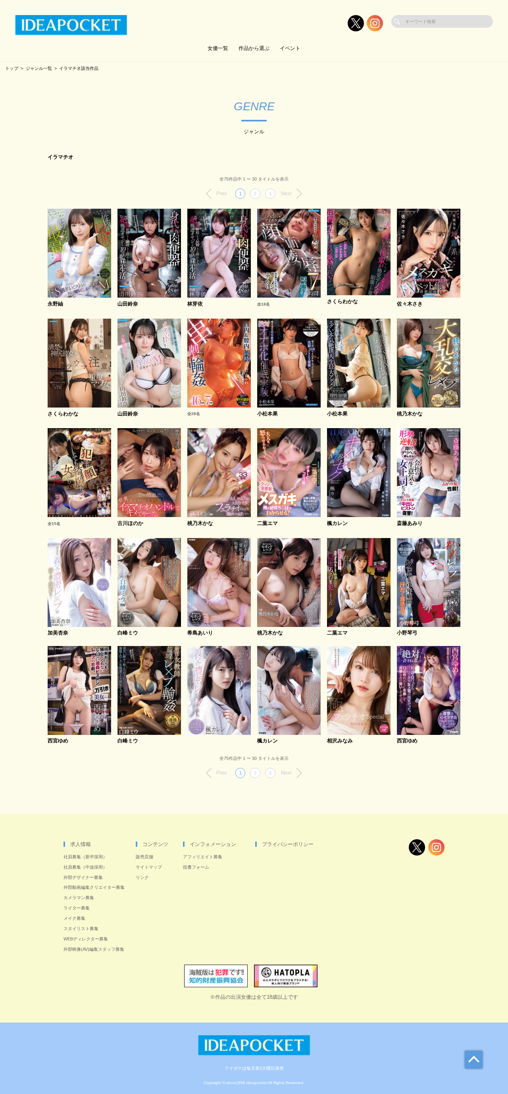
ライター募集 (77, 908)
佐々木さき (410, 304)
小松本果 (267, 414)
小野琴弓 (407, 633)
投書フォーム (196, 867)
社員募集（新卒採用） (85, 856)
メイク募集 (74, 918)
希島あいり (200, 633)
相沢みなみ (340, 741)
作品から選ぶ (254, 48)
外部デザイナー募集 (83, 877)
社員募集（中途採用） (85, 867)
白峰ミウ (127, 633)
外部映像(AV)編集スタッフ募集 (94, 949)
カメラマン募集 (79, 897)
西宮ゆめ (58, 741)
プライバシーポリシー (288, 844)
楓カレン (337, 523)
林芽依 (195, 304)
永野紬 (55, 304)
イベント (290, 48)
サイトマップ (149, 867)
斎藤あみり (410, 523)
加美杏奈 (58, 633)
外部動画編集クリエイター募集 (94, 887)
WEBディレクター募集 (86, 938)
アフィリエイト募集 (202, 856)
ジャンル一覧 (39, 68)
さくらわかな (342, 301)
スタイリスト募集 (81, 928)
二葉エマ (267, 523)
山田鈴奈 (127, 304)
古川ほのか (130, 523)
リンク (142, 877)
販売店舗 (144, 856)
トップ (11, 68)
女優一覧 (218, 48)
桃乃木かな (410, 414)
